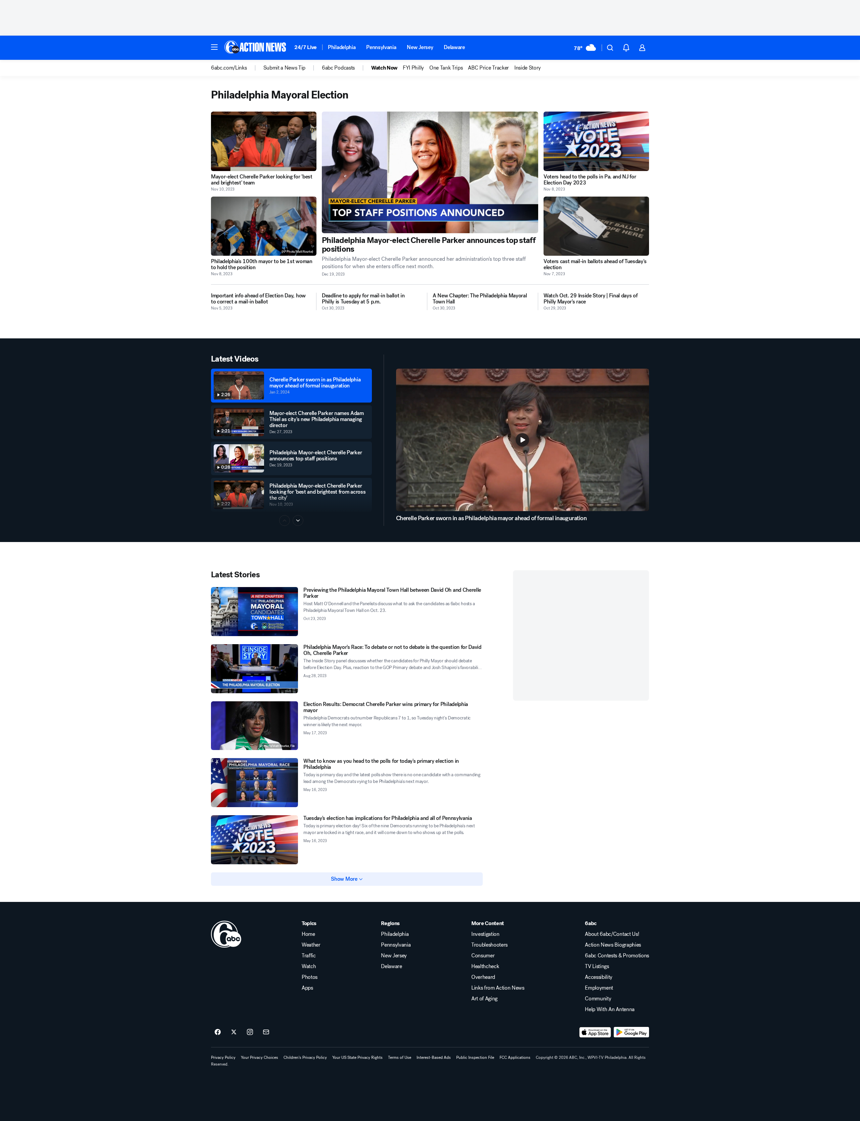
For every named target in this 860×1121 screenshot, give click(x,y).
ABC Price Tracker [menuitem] (488, 68)
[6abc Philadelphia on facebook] (217, 1032)
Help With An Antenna (610, 1009)
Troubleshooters (489, 945)
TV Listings (597, 966)
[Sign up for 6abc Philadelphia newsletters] (266, 1032)
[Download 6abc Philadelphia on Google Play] (631, 1032)
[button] (214, 47)
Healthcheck (485, 966)
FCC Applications (515, 1057)
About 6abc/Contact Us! (612, 934)
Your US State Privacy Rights (357, 1057)
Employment (599, 988)
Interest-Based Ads (434, 1057)
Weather (311, 945)
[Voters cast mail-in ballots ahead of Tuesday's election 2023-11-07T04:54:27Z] (596, 226)
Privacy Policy (223, 1057)
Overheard (483, 977)
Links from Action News (497, 988)
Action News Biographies (613, 945)
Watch (309, 966)
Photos (309, 977)
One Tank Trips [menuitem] (446, 68)
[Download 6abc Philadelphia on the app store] (595, 1032)
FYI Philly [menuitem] (413, 68)
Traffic (309, 955)
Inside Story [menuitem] (527, 68)
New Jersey (420, 47)
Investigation (485, 934)
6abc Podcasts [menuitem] (338, 68)
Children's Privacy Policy (305, 1057)
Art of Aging (484, 998)
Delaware (454, 47)
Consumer (482, 955)
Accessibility (598, 977)
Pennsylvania (381, 47)
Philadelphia (341, 47)
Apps (307, 988)
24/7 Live (305, 47)
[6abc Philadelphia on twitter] (234, 1032)
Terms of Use (399, 1057)
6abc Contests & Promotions (617, 955)
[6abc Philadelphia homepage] (256, 47)
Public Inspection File (475, 1057)
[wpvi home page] (226, 934)
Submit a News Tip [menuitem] (284, 68)
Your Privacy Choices (259, 1057)
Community (598, 998)
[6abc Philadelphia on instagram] (250, 1032)
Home (308, 934)
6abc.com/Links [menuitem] (229, 68)
